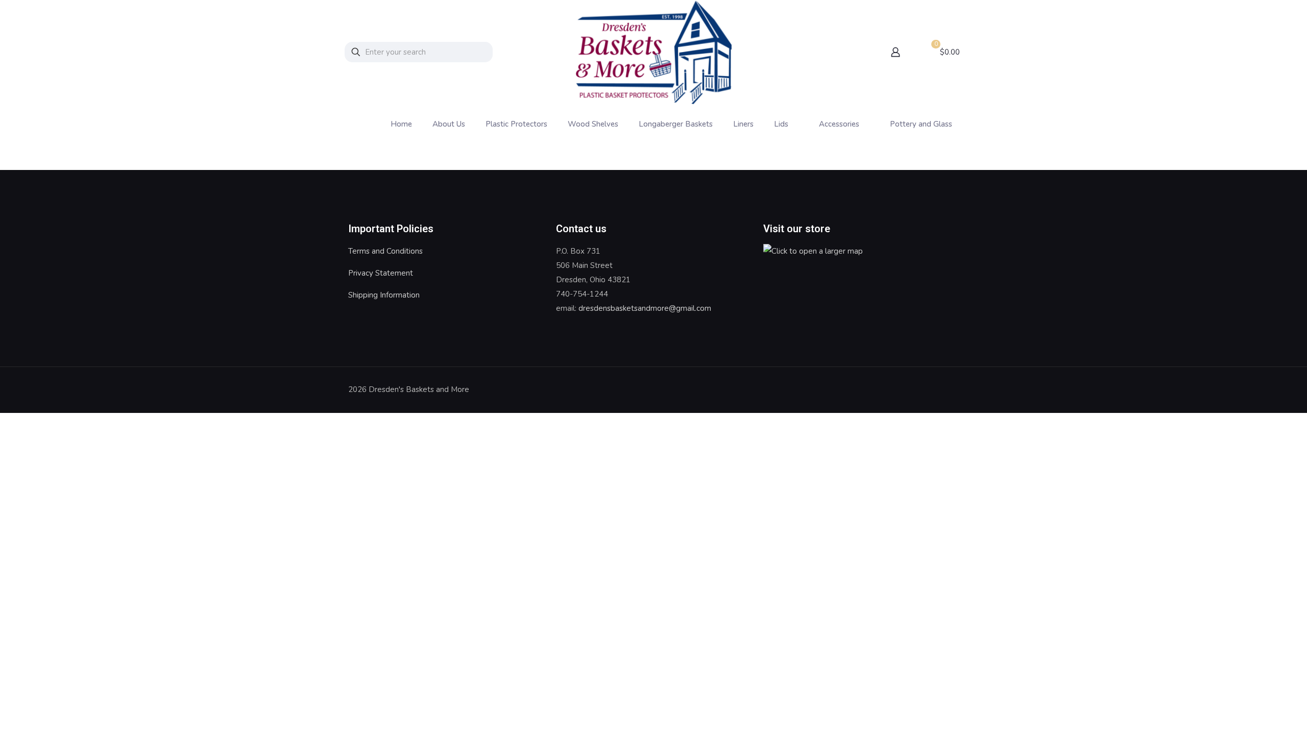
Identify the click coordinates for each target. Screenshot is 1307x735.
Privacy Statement (380, 273)
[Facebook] (921, 389)
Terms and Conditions (385, 251)
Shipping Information (384, 295)
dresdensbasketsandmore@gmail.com (644, 308)
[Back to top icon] (948, 388)
